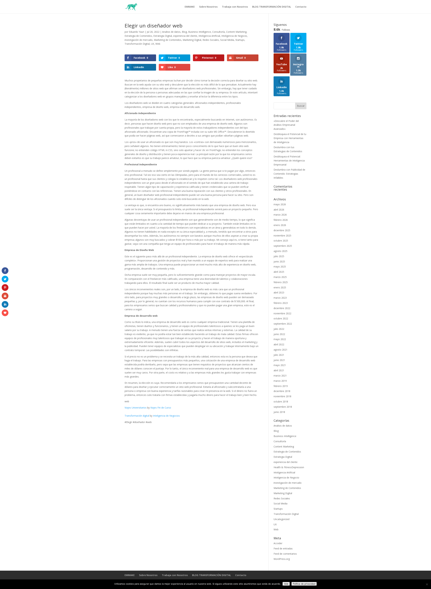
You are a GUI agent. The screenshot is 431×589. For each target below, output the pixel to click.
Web (157, 43)
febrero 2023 (281, 303)
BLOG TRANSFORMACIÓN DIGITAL (271, 7)
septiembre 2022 (283, 323)
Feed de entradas (283, 548)
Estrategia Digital (162, 35)
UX (152, 43)
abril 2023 (279, 292)
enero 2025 (280, 287)
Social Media (227, 39)
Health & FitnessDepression (289, 467)
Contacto (300, 7)
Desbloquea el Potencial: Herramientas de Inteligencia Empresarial (289, 160)
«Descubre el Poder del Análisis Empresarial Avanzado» (286, 125)
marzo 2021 (280, 375)
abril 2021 (279, 370)
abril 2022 (279, 344)
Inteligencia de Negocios (166, 415)
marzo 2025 (280, 277)
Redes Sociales (211, 39)
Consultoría (218, 31)
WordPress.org (282, 559)
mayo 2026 (280, 204)
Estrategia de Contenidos (138, 35)
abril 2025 (279, 271)
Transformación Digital (137, 43)
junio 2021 (279, 360)
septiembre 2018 (283, 406)
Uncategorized (281, 519)
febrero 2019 (281, 386)
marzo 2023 (280, 297)
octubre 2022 (281, 318)
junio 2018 (279, 412)
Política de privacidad (304, 583)
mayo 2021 (280, 365)
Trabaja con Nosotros (235, 7)
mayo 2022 (280, 339)
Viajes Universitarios (135, 407)
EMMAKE (190, 7)
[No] (426, 584)
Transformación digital (137, 415)
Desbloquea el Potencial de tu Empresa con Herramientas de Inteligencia (290, 138)
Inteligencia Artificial (209, 35)
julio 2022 (279, 328)
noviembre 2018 (282, 396)
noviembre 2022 (282, 313)
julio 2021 (279, 354)
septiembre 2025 (283, 245)
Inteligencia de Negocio (234, 35)
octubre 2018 (281, 401)
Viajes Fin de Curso (160, 407)
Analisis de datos (171, 31)
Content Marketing (236, 31)
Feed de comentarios (285, 553)
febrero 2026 (281, 219)
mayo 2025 (280, 266)
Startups (239, 39)
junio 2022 (279, 334)
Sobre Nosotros (208, 7)
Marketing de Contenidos (167, 39)
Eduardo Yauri (136, 31)
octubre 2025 (281, 240)
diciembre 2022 (282, 308)
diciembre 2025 (282, 230)
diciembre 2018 (282, 391)
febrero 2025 (281, 282)
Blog (184, 31)
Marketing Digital (192, 39)
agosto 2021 (280, 349)
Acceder (278, 543)
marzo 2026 (280, 214)
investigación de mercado (139, 39)
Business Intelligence (199, 31)
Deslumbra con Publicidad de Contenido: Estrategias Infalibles (289, 173)
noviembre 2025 (282, 235)
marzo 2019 (280, 380)
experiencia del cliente (185, 35)
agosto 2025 (280, 251)
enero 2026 (280, 225)
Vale (286, 583)
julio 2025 (279, 256)
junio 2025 (279, 261)
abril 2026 (279, 209)
